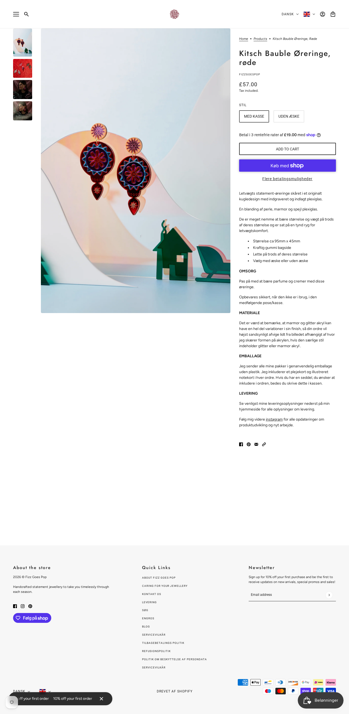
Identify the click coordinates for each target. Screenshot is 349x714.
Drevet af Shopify (174, 691)
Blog (146, 626)
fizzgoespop (249, 74)
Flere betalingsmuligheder (287, 179)
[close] (101, 699)
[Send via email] (256, 444)
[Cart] (333, 14)
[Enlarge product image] (135, 170)
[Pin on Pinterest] (249, 444)
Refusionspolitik (156, 651)
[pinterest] (30, 606)
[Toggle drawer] (16, 14)
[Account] (323, 14)
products (260, 39)
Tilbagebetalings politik (163, 642)
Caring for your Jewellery (165, 585)
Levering (149, 602)
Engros (148, 618)
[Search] (26, 14)
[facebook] (15, 606)
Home (243, 39)
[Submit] (329, 595)
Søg (145, 610)
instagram (274, 419)
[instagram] (23, 606)
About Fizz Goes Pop (159, 577)
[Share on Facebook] (241, 444)
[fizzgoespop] (174, 14)
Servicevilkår (154, 634)
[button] (264, 444)
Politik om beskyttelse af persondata (174, 659)
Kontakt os (151, 594)
